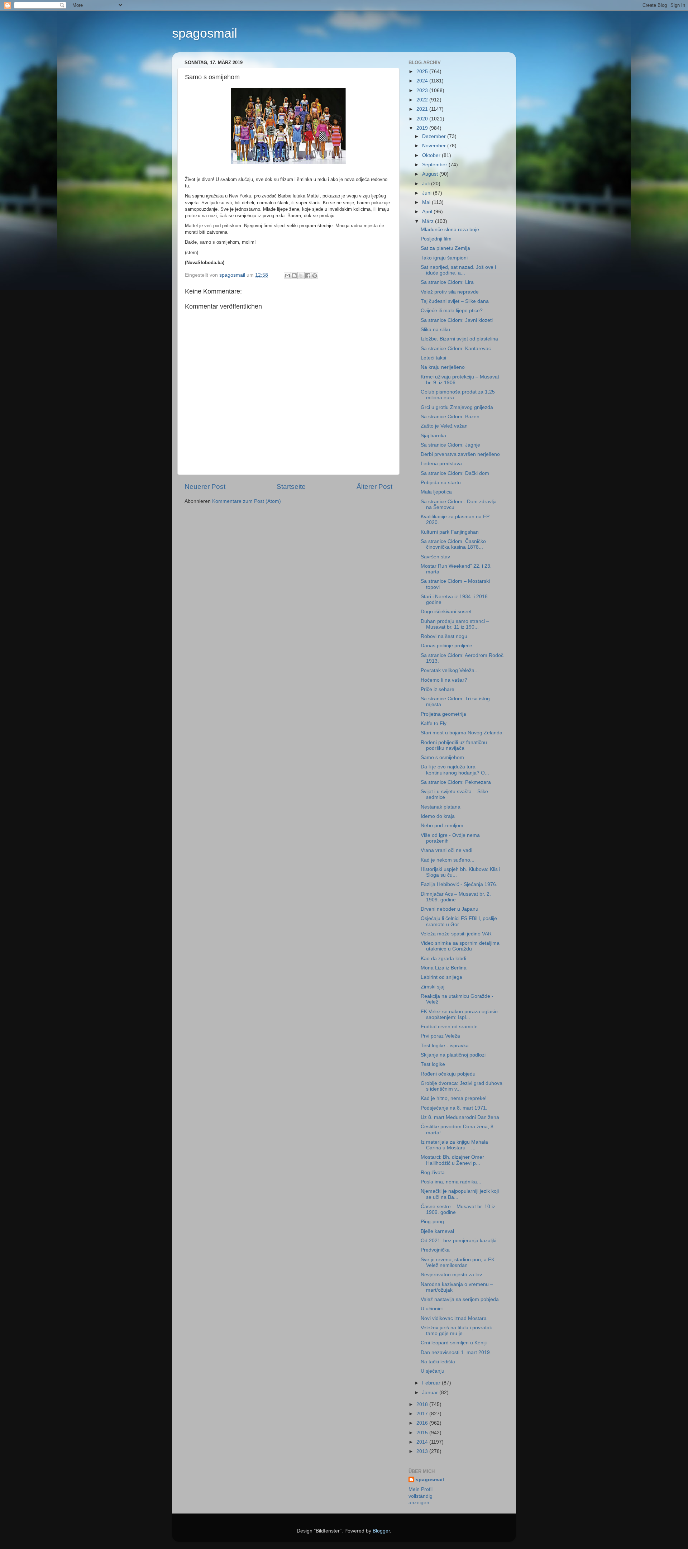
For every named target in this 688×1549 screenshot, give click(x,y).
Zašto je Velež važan (444, 426)
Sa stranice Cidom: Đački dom (455, 473)
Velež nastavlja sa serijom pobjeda (460, 1299)
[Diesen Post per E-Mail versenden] (287, 275)
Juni (427, 193)
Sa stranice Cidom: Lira (447, 282)
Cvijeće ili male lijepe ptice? (452, 310)
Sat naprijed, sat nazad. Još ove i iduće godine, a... (458, 270)
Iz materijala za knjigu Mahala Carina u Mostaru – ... (454, 1144)
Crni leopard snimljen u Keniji (454, 1342)
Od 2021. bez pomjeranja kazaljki (458, 1240)
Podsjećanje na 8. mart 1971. (454, 1108)
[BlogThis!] (294, 275)
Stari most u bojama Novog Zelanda (461, 732)
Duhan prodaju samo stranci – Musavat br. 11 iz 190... (455, 624)
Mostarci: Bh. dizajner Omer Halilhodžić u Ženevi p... (452, 1160)
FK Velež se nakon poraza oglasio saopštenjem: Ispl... (459, 1014)
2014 (422, 1442)
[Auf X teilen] (301, 275)
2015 (422, 1432)
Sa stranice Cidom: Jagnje (450, 445)
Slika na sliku (435, 329)
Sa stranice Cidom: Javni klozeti (457, 320)
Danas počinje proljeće (446, 645)
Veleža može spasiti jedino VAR (456, 933)
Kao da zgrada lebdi (443, 958)
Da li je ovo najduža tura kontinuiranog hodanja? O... (455, 769)
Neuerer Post (205, 486)
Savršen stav (435, 556)
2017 (422, 1413)
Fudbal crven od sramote (449, 1026)
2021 (422, 109)
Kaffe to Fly (433, 723)
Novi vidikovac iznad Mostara (454, 1318)
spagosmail (204, 33)
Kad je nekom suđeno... (447, 860)
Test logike (433, 1064)
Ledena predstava (441, 463)
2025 (422, 71)
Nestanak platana (440, 807)
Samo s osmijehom (442, 757)
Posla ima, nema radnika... (451, 1182)
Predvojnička (435, 1250)
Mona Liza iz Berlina (444, 968)
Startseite (291, 486)
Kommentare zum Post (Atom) (246, 501)
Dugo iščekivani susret (446, 611)
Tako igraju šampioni (444, 258)
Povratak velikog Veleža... (450, 670)
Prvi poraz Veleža (440, 1036)
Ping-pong (432, 1221)
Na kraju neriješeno (443, 367)
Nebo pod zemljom (442, 825)
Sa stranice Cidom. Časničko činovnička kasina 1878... (453, 544)
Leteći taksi (433, 358)
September (435, 164)
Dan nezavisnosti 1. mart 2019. (456, 1352)
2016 (422, 1423)
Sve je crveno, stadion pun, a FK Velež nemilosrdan (457, 1262)
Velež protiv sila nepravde (450, 292)
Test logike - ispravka (445, 1045)
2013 (422, 1451)
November (434, 145)
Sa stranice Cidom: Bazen (450, 416)
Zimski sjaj (432, 987)
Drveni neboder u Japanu (449, 909)
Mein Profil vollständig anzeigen (420, 1496)
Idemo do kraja (438, 816)
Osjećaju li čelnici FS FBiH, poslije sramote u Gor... (459, 921)
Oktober (432, 155)
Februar (432, 1383)
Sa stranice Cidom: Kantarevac (456, 348)
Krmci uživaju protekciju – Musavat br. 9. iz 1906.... (460, 379)
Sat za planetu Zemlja (445, 248)
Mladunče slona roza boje (450, 229)
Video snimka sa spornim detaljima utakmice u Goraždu (460, 946)
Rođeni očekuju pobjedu (448, 1074)
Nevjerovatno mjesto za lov (451, 1274)
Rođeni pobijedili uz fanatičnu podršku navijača (454, 745)
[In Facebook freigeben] (307, 275)
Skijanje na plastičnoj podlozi (453, 1055)
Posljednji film (436, 239)
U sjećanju (432, 1371)
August (430, 174)
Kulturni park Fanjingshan (450, 532)
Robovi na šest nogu (444, 636)
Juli (426, 183)
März (428, 221)
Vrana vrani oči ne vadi (446, 850)
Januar (430, 1392)
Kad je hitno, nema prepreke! (454, 1098)
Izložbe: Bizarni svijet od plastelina (459, 339)
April (428, 211)
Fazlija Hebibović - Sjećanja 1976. (459, 884)
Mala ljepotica (436, 492)
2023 (422, 90)
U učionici (432, 1308)
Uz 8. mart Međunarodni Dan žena (460, 1117)
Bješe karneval (437, 1231)
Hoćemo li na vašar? (444, 680)
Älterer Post (374, 486)
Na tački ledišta (438, 1361)
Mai (427, 202)
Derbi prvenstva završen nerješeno (460, 454)
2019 (422, 128)
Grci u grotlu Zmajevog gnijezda (457, 407)
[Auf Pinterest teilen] (314, 275)
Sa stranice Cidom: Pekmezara (456, 782)
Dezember (434, 136)
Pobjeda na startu (441, 482)
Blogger (381, 1531)
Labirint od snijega (441, 977)
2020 (422, 118)
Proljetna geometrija (443, 714)
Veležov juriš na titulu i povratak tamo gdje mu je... (456, 1330)
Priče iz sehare (437, 689)
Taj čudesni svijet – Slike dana (455, 301)
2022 (422, 100)
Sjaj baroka (433, 435)
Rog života (433, 1172)
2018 (422, 1404)
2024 (422, 81)
